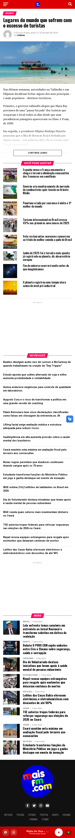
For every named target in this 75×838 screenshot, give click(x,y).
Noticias (8, 814)
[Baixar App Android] (69, 832)
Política (44, 814)
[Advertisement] (37, 326)
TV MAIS (45, 819)
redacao (21, 35)
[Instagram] (13, 832)
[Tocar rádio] (59, 832)
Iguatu (55, 814)
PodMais (34, 819)
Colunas (67, 814)
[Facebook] (5, 832)
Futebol (32, 814)
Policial (20, 814)
